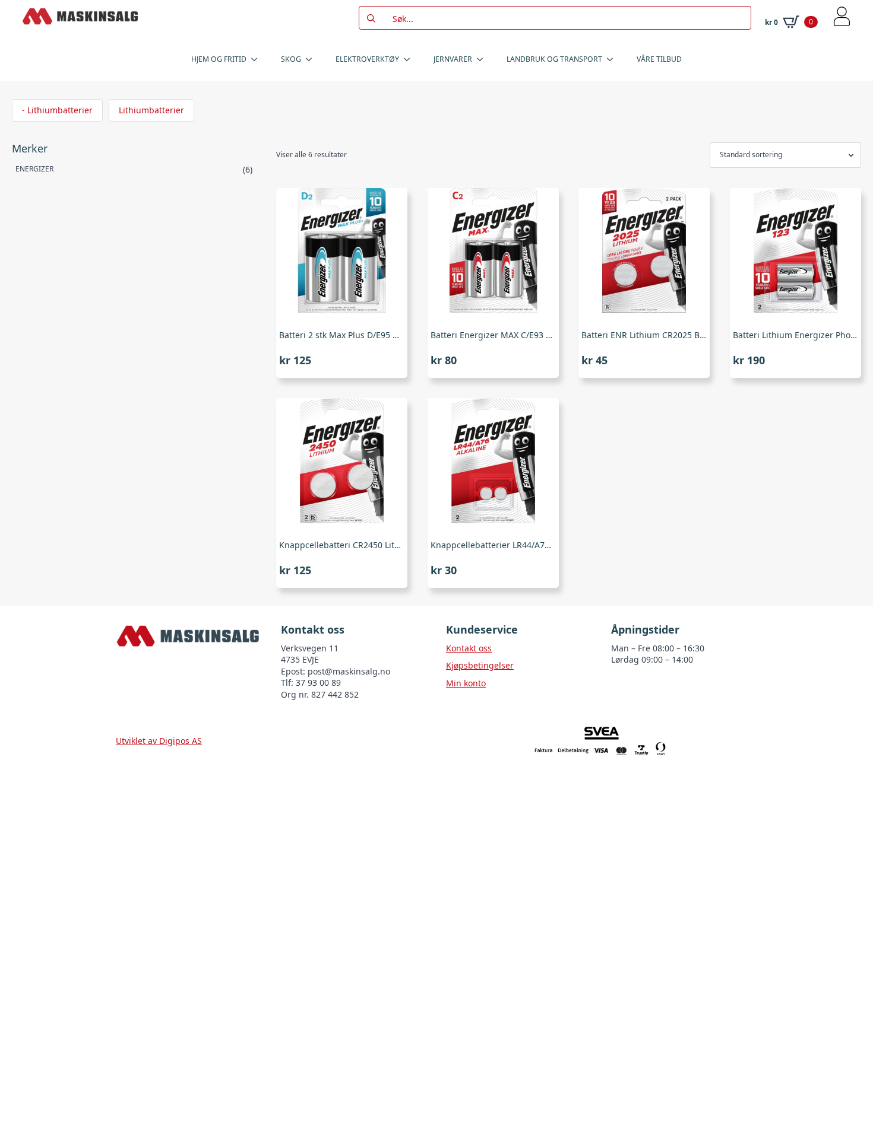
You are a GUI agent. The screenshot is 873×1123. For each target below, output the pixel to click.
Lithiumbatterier (151, 110)
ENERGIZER (34, 169)
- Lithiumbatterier (57, 110)
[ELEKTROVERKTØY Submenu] (410, 59)
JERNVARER (453, 59)
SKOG (291, 59)
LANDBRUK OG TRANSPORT (554, 59)
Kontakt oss (469, 648)
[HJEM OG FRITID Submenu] (257, 59)
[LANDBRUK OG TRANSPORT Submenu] (613, 59)
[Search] (371, 18)
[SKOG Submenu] (312, 59)
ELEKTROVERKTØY (367, 59)
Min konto (466, 683)
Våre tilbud (659, 59)
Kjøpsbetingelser (480, 665)
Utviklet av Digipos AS (159, 740)
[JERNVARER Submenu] (483, 59)
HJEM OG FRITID (218, 59)
